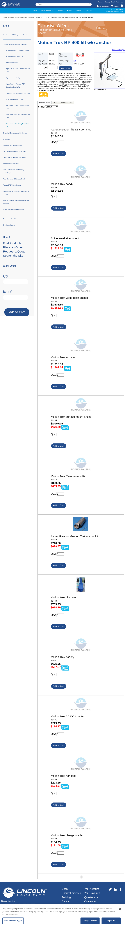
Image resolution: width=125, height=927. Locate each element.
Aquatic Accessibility (13, 78)
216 (74, 61)
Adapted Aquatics (12, 62)
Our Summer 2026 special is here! (15, 35)
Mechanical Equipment (11, 163)
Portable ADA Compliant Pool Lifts (18, 93)
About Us (89, 10)
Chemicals (6, 139)
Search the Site (13, 255)
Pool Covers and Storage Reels (14, 179)
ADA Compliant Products (14, 56)
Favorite (116, 6)
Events (69, 10)
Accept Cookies (90, 920)
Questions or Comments (91, 899)
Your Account (91, 889)
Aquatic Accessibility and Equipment (22, 17)
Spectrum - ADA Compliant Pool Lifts (50, 17)
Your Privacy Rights (13, 920)
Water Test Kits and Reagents (13, 209)
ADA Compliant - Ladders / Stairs (17, 50)
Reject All (111, 920)
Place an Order (13, 247)
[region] (62, 915)
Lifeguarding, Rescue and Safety (14, 157)
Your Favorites (92, 893)
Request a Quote (14, 251)
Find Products (12, 243)
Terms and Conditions (10, 219)
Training (59, 10)
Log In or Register (104, 6)
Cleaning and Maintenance (12, 145)
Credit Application (9, 225)
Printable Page (118, 50)
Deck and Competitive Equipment (15, 151)
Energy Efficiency (47, 10)
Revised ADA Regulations (12, 185)
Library (79, 10)
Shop (35, 10)
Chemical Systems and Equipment (15, 133)
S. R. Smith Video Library (14, 99)
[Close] (120, 909)
